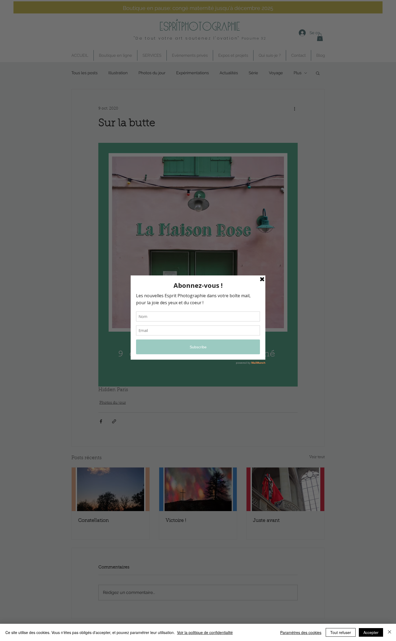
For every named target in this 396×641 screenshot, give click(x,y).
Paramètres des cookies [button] (300, 632)
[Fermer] (389, 632)
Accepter (370, 632)
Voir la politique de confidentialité (205, 632)
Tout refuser (340, 632)
